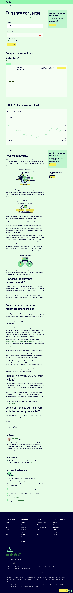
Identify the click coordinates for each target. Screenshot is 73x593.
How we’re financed (41, 527)
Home (7, 522)
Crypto (23, 532)
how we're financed (35, 581)
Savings (23, 522)
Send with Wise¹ (61, 68)
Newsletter (39, 532)
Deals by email (63, 590)
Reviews (39, 534)
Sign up (52, 177)
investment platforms (20, 341)
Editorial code (56, 527)
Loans (22, 539)
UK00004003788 (45, 563)
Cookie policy (56, 522)
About (7, 527)
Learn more (32, 462)
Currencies (8, 421)
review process (18, 497)
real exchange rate (28, 17)
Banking (23, 536)
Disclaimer (55, 524)
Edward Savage (14, 438)
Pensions (23, 527)
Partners (8, 532)
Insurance (23, 534)
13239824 (61, 584)
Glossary (39, 524)
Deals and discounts (42, 522)
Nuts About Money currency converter (19, 159)
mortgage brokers (10, 341)
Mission (7, 524)
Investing (23, 529)
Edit (6, 60)
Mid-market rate (10, 40)
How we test (56, 529)
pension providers (31, 341)
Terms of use (56, 534)
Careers (7, 529)
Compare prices (11, 44)
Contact (7, 534)
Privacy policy (56, 532)
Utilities (23, 541)
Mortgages (23, 524)
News (38, 529)
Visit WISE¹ (52, 25)
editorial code (21, 500)
